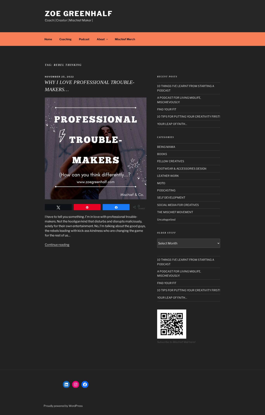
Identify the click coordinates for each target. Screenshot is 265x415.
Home (48, 39)
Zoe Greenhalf (79, 13)
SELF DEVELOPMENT (171, 197)
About (101, 39)
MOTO (161, 183)
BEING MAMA (166, 146)
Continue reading (57, 245)
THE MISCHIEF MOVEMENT (175, 212)
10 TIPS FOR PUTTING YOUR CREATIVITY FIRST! (188, 116)
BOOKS (162, 154)
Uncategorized (166, 219)
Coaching (65, 39)
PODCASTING (166, 190)
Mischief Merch (125, 39)
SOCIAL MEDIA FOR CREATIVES (178, 205)
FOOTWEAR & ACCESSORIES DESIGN (181, 168)
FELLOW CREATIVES (170, 161)
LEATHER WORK (168, 175)
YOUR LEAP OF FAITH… (172, 124)
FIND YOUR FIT (166, 109)
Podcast (84, 39)
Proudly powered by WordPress (63, 405)
